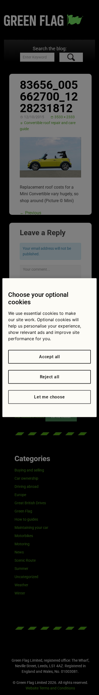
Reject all (49, 376)
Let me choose (49, 396)
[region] (49, 347)
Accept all (49, 356)
